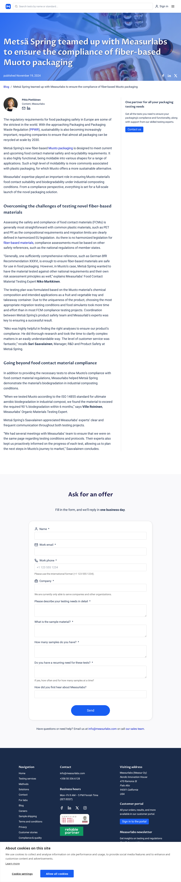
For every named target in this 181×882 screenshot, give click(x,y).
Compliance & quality (30, 837)
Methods (23, 784)
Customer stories (28, 832)
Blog (6, 86)
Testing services (27, 778)
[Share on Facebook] (163, 75)
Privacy (23, 827)
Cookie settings (22, 873)
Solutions (24, 789)
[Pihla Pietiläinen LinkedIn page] (28, 108)
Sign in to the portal (134, 821)
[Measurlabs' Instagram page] (85, 808)
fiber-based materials (18, 243)
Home (22, 773)
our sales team (135, 728)
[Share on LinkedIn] (169, 75)
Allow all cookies (57, 873)
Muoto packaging (60, 148)
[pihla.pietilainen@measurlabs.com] (24, 108)
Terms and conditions (30, 821)
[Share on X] (175, 75)
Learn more (12, 863)
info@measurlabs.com (102, 728)
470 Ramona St (128, 781)
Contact (23, 794)
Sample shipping (28, 816)
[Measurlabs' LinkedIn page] (69, 808)
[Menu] (172, 6)
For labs (23, 800)
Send (90, 710)
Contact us (134, 129)
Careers (23, 811)
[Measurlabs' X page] (77, 808)
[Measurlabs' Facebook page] (61, 808)
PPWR (34, 129)
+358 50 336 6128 (70, 778)
